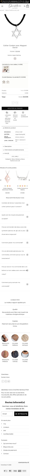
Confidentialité (8, 434)
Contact (6, 453)
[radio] (15, 58)
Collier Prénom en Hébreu (22, 189)
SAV (4, 430)
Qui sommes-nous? (9, 443)
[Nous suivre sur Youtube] (8, 381)
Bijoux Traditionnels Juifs (12, 10)
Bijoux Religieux (16, 159)
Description (8, 146)
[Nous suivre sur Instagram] (5, 381)
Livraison (6, 427)
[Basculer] (3, 146)
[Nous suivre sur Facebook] (2, 381)
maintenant (14, 1)
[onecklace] (15, 6)
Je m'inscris (21, 413)
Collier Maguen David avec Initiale (7, 189)
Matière (10, 55)
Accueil (2, 10)
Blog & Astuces (8, 447)
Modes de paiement (10, 450)
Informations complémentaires (14, 150)
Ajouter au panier (15, 108)
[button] (2, 6)
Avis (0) (6, 153)
